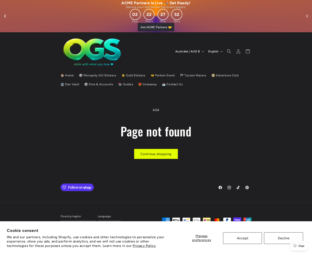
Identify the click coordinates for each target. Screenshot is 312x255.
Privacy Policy (144, 246)
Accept (242, 238)
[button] (229, 51)
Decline (284, 238)
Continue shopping (156, 154)
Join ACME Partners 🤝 (156, 27)
